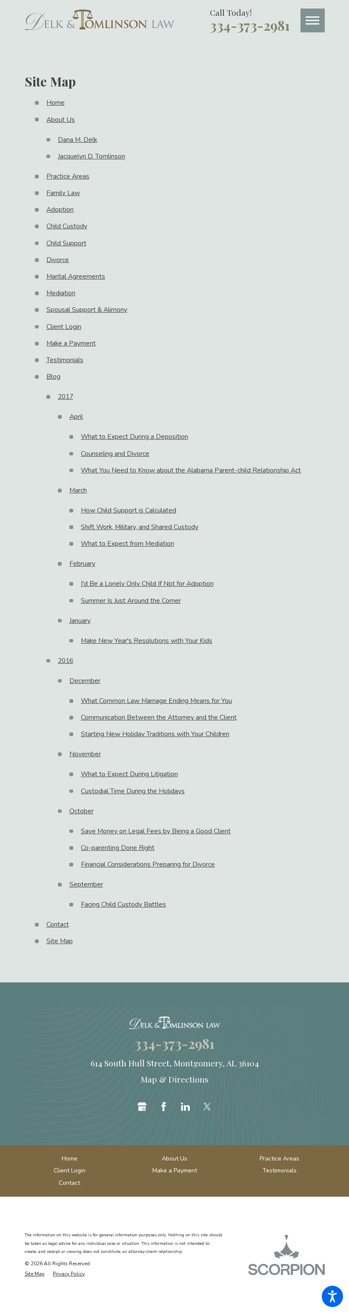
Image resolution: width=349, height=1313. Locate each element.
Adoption (60, 209)
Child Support (66, 243)
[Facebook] (163, 1106)
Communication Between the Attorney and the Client (159, 717)
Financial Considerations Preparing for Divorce (148, 864)
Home (55, 102)
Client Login (63, 326)
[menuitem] (70, 1159)
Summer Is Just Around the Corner (131, 600)
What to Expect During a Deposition (134, 436)
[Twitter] (207, 1106)
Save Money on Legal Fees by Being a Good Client (156, 831)
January (80, 620)
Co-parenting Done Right (117, 847)
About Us (60, 119)
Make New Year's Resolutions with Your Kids (146, 640)
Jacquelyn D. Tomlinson (91, 156)
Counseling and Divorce (115, 453)
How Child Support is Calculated (128, 510)
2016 (65, 660)
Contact (57, 924)
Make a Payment (71, 343)
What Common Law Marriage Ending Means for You (156, 700)
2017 (65, 396)
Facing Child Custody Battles (123, 904)
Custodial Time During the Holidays (133, 791)
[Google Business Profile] (141, 1106)
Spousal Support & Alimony (86, 309)
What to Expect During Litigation (129, 774)
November (85, 754)
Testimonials (64, 360)
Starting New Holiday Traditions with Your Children (155, 734)
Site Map (59, 941)
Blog (53, 376)
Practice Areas (67, 176)
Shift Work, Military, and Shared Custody (139, 527)
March (78, 490)
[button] (332, 1296)
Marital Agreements (75, 276)
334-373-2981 (250, 25)
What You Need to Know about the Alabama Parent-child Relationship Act (191, 470)
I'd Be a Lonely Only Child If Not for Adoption (147, 583)
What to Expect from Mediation (127, 543)
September (86, 884)
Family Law (63, 193)
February (82, 563)
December (84, 680)
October (81, 811)
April (76, 416)
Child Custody (66, 226)
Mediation (60, 293)
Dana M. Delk (77, 139)
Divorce (57, 260)
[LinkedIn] (185, 1106)
